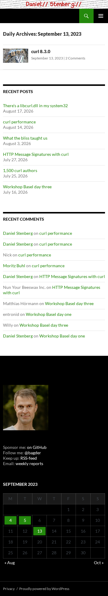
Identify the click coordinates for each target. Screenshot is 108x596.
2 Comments (75, 58)
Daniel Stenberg (18, 233)
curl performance (19, 121)
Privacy (9, 588)
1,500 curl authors (20, 170)
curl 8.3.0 (40, 51)
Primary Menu (101, 16)
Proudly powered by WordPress (44, 588)
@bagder (33, 452)
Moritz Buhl (14, 265)
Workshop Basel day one (48, 314)
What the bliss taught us (25, 138)
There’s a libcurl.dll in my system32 (35, 105)
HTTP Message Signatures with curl (36, 154)
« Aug (9, 562)
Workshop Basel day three (27, 186)
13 (39, 531)
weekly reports (29, 463)
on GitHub (36, 447)
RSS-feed (28, 458)
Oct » (99, 562)
